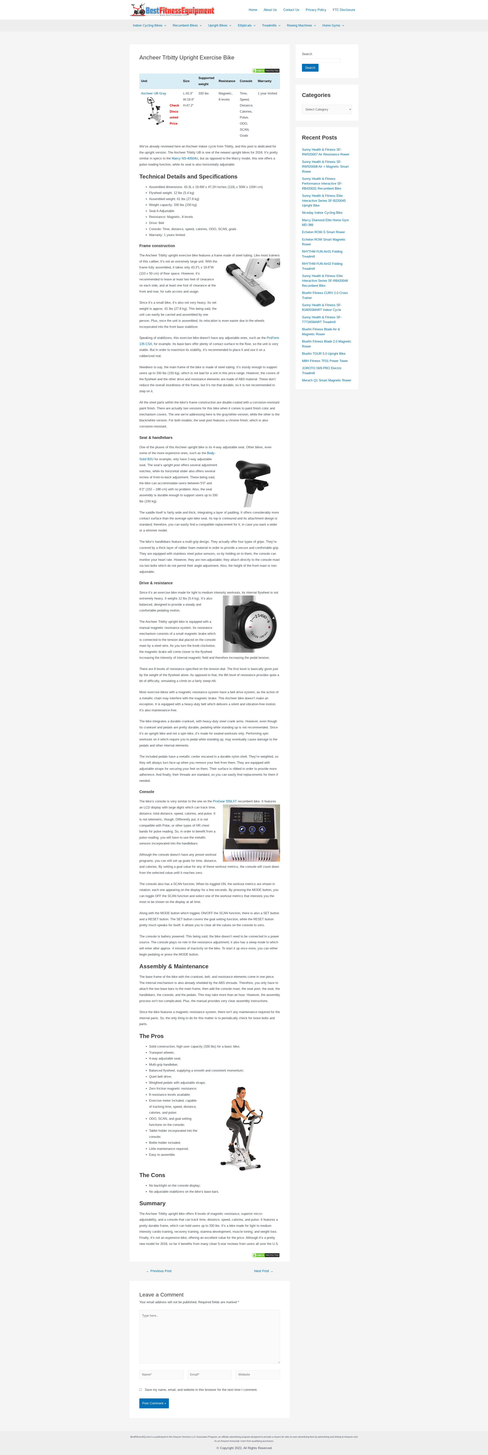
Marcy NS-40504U (185, 158)
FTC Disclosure (344, 10)
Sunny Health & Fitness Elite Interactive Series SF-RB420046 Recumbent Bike (325, 280)
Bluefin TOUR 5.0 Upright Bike (323, 353)
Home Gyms (331, 25)
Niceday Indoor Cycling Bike (322, 212)
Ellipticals (245, 25)
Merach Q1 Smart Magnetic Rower (326, 380)
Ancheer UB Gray (153, 93)
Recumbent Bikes (185, 25)
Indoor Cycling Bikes (147, 25)
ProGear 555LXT (225, 801)
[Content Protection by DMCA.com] (265, 70)
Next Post (263, 1271)
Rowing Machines (299, 25)
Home (253, 10)
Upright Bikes (217, 25)
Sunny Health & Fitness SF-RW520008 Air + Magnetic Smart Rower (325, 166)
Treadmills (269, 25)
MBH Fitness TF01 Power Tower (325, 361)
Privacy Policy (316, 10)
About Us (270, 10)
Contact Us (291, 10)
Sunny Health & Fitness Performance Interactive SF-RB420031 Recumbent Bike (322, 183)
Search (307, 54)
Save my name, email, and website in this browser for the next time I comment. (201, 1390)
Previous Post (159, 1271)
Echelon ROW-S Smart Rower (323, 232)
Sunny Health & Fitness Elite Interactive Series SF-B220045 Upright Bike (324, 200)
